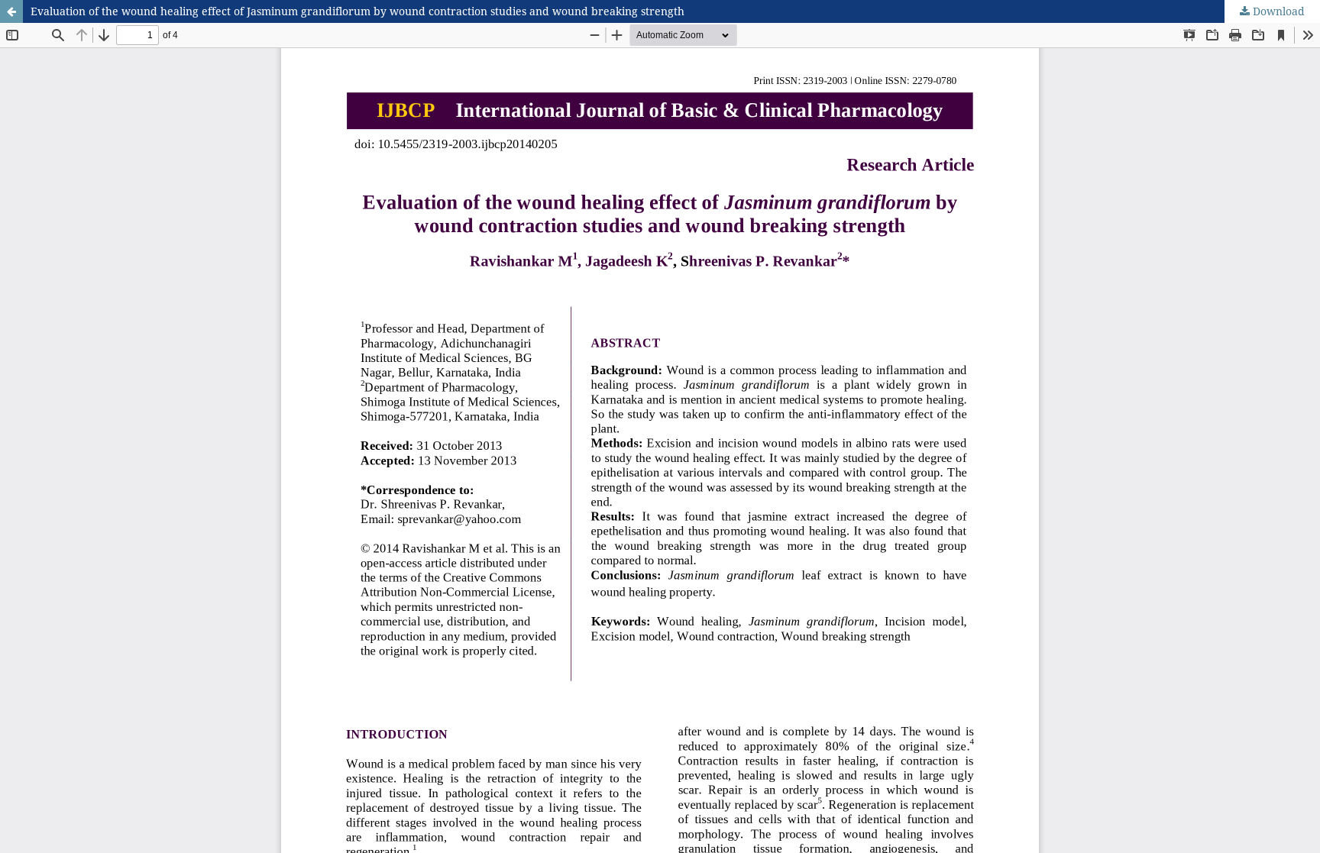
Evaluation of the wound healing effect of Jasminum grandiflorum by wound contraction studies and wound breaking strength (357, 11)
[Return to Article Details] (11, 11)
